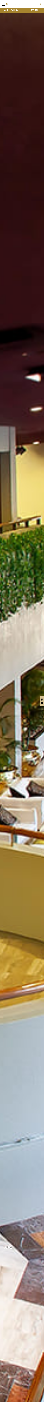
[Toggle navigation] (4, 4)
